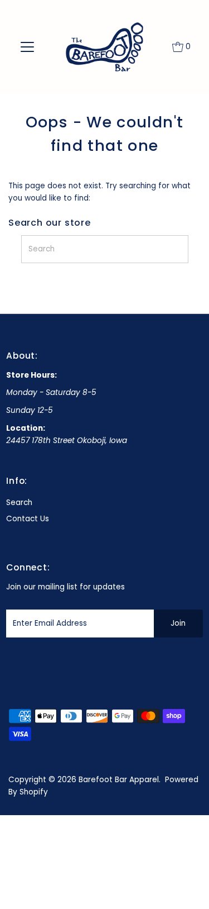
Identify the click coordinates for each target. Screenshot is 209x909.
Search (19, 502)
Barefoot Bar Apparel (119, 779)
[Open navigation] (27, 47)
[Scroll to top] (187, 886)
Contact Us (27, 518)
